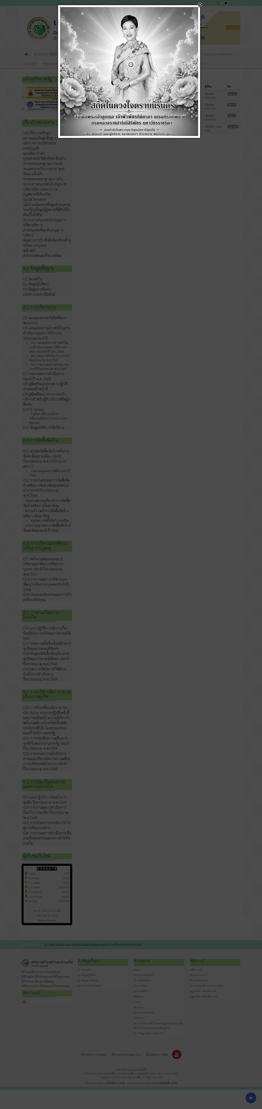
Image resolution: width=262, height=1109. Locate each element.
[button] (200, 5)
